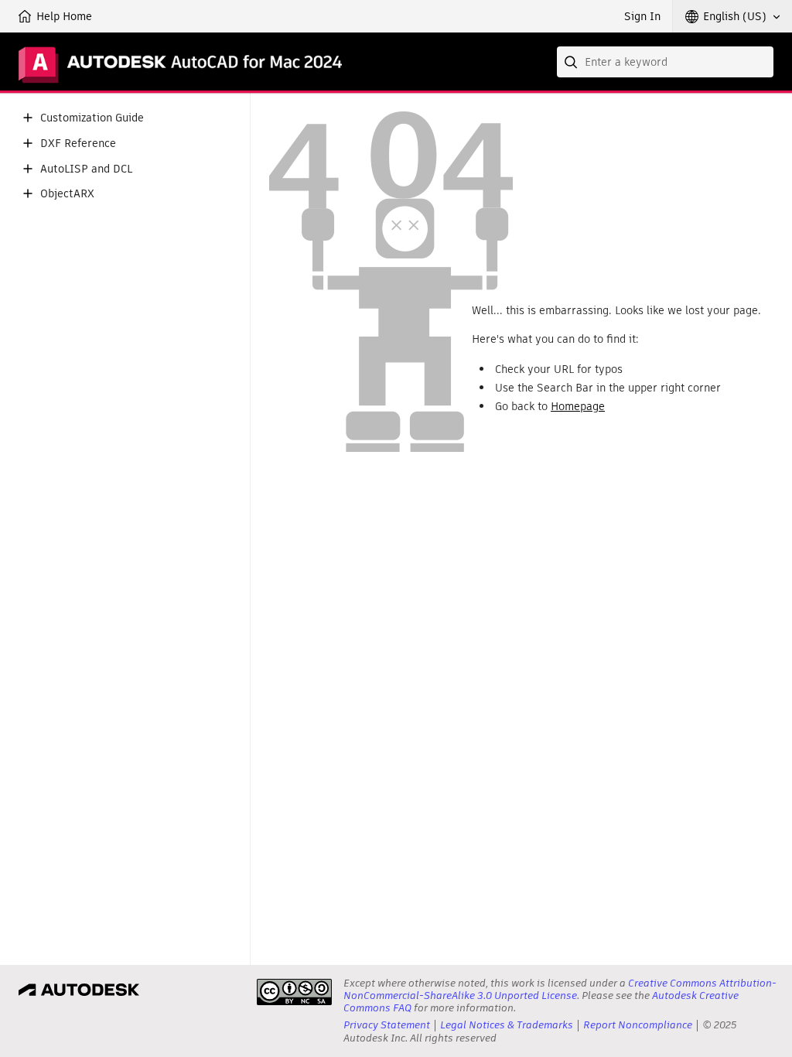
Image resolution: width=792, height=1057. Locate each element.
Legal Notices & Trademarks (506, 1025)
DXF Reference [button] (78, 143)
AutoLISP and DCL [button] (86, 169)
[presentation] (294, 992)
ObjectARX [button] (67, 193)
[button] (732, 16)
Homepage (578, 406)
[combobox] (665, 61)
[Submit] (572, 61)
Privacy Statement (386, 1025)
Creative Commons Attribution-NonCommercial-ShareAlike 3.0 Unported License (560, 989)
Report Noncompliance (637, 1025)
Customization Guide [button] (92, 118)
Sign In (642, 16)
